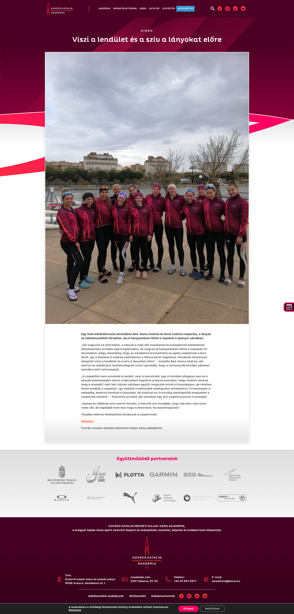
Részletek (75, 610)
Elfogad (188, 608)
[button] (104, 9)
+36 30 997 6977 (185, 581)
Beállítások (212, 608)
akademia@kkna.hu (226, 581)
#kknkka (87, 421)
